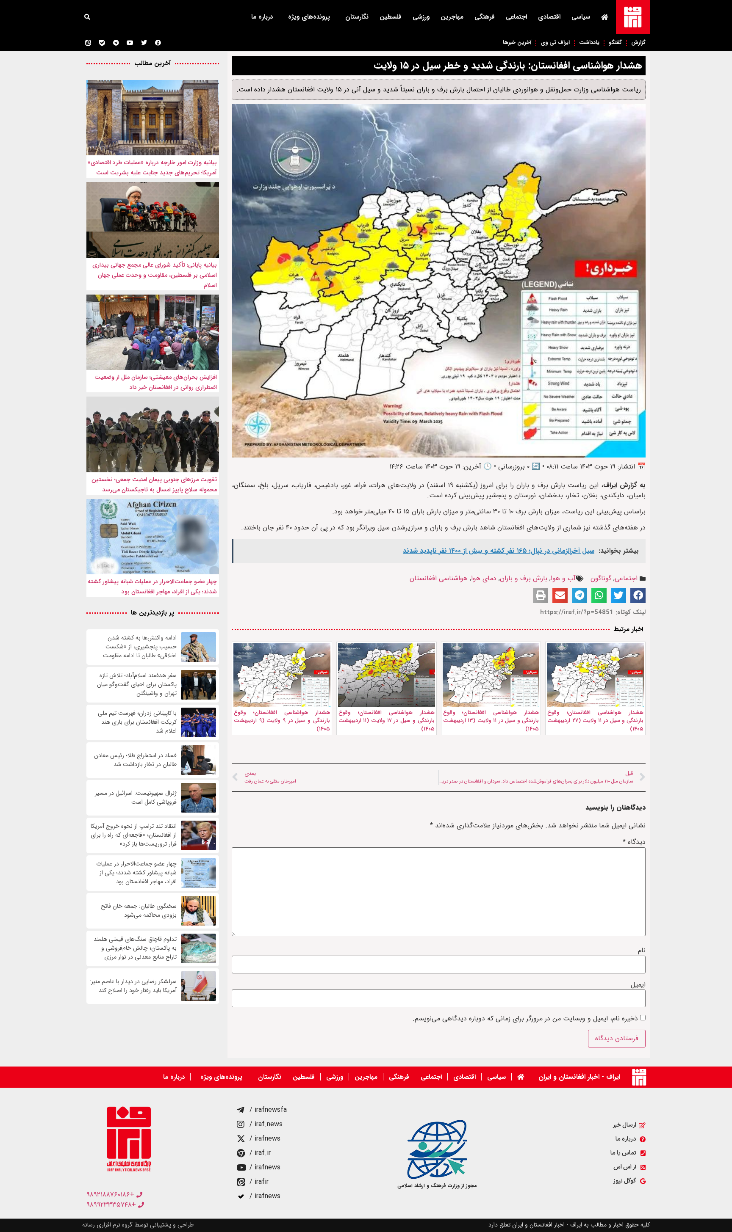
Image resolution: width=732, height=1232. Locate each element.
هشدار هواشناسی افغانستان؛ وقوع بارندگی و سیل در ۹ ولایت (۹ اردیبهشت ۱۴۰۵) (282, 720)
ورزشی (421, 17)
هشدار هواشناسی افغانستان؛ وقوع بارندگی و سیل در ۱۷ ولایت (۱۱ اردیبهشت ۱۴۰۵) (386, 720)
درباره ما (262, 17)
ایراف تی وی (555, 42)
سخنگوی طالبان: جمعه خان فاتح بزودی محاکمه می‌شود (139, 911)
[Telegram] (116, 43)
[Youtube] (130, 43)
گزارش (638, 42)
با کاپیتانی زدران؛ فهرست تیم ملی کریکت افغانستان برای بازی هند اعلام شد (137, 722)
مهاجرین (452, 17)
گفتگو (615, 42)
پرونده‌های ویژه (309, 17)
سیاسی (580, 17)
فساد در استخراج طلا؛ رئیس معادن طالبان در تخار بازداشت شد (135, 760)
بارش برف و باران (523, 578)
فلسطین (391, 17)
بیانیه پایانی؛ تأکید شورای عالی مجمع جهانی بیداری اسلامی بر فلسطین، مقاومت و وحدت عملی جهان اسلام (154, 275)
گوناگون (601, 578)
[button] (87, 16)
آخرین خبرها (517, 42)
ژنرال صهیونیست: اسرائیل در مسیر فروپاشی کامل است (136, 798)
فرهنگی (484, 17)
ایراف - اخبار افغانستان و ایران (579, 1077)
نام (642, 950)
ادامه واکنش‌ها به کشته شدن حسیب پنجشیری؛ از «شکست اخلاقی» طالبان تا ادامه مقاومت (140, 647)
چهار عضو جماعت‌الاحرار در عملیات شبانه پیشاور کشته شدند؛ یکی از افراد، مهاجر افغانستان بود (136, 873)
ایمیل (638, 984)
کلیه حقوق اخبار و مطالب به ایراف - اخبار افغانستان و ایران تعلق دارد (569, 1224)
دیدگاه (634, 842)
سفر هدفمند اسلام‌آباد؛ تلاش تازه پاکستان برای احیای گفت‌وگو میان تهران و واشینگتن (137, 684)
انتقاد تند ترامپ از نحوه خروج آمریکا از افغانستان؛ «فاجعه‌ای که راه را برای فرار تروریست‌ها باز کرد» (134, 835)
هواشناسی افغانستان (439, 578)
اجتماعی (516, 17)
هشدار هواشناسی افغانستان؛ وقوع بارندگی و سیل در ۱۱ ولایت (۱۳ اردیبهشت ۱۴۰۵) (491, 720)
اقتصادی (549, 17)
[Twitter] (144, 43)
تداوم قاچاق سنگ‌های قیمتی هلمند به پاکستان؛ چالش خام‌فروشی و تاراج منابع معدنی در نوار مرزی (135, 948)
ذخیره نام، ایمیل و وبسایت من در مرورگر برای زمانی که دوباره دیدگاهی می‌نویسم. (525, 1018)
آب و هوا (563, 578)
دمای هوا (483, 578)
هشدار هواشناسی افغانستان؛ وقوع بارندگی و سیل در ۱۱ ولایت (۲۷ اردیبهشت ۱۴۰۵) (595, 720)
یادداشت (589, 42)
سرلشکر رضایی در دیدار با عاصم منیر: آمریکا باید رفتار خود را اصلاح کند (133, 986)
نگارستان (357, 17)
